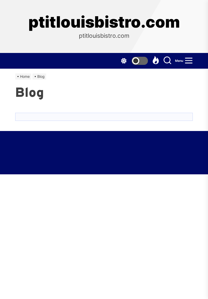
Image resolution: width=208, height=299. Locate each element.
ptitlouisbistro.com (104, 22)
